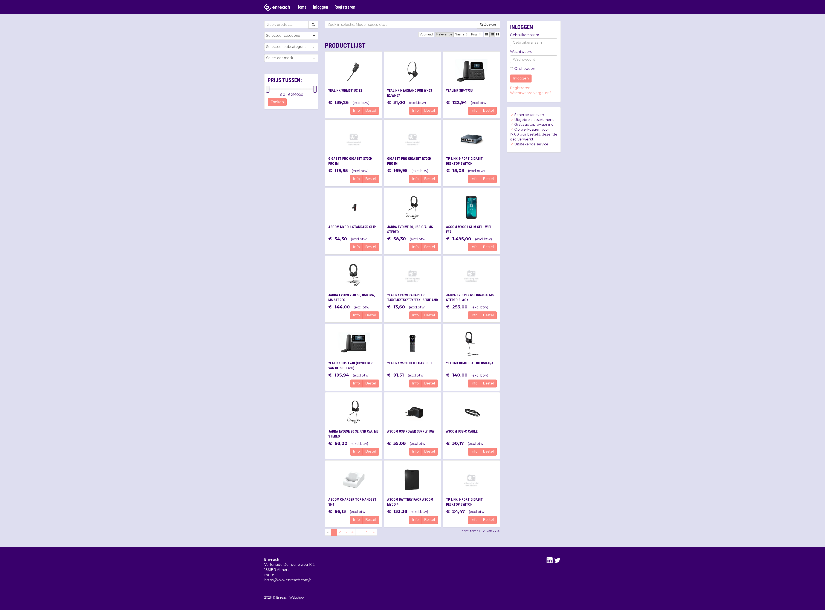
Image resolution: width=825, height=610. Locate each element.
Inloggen (320, 7)
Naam (460, 34)
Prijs (474, 34)
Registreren (345, 7)
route (269, 575)
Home (301, 7)
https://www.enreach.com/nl (288, 580)
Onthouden (524, 69)
